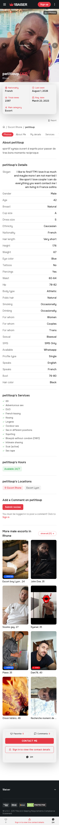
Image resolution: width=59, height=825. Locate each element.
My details (35, 134)
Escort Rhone (15, 127)
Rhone (6, 78)
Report (53, 120)
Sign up (44, 4)
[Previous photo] (4, 45)
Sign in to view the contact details (31, 749)
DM (31, 757)
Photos (7, 134)
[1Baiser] (18, 4)
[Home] (4, 127)
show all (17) (47, 533)
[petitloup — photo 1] (24, 45)
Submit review (13, 507)
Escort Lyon (32, 487)
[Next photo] (55, 45)
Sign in (6, 517)
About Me (21, 134)
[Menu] (4, 4)
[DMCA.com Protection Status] (36, 805)
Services (49, 134)
